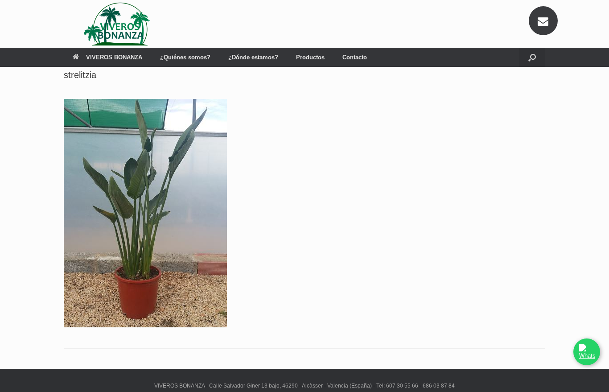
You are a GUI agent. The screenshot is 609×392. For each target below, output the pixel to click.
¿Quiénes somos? (185, 57)
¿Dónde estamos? (253, 57)
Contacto (354, 57)
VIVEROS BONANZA (114, 57)
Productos (310, 57)
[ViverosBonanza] (119, 23)
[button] (532, 57)
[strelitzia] (145, 325)
